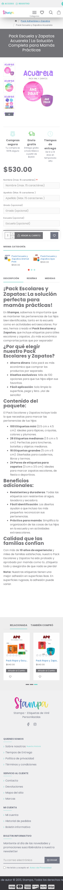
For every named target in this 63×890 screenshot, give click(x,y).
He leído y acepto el (29, 867)
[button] (9, 63)
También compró (42, 625)
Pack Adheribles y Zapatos (35, 21)
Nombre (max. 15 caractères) (19, 179)
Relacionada (18, 625)
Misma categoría (14, 246)
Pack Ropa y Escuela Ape (17, 660)
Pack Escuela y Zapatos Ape (48, 258)
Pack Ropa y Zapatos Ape (47, 660)
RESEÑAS (32, 278)
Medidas (50, 278)
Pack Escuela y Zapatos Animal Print (20, 259)
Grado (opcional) (13, 205)
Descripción (11, 278)
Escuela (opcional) (13, 218)
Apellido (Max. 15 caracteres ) (19, 192)
